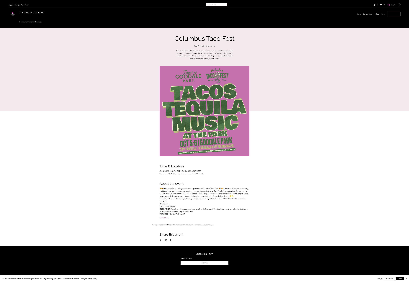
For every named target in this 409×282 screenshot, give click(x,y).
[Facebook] (378, 5)
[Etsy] (384, 5)
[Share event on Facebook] (161, 240)
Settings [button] (379, 279)
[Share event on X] (166, 240)
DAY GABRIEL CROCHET (32, 12)
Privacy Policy (92, 279)
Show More (164, 218)
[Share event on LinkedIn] (171, 240)
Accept (399, 279)
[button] (399, 4)
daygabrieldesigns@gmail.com (19, 5)
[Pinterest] (381, 5)
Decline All (389, 279)
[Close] (406, 278)
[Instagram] (375, 5)
